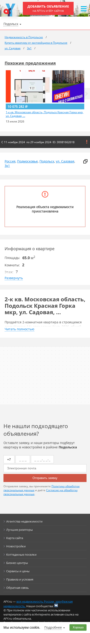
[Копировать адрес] (85, 161)
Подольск (46, 161)
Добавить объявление (48, 8)
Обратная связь (17, 588)
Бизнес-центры (17, 563)
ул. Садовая (65, 161)
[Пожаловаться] (87, 142)
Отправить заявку (45, 478)
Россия (10, 161)
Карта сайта (14, 538)
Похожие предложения (30, 63)
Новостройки (16, 546)
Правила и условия (19, 579)
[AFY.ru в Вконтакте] (56, 605)
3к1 (7, 165)
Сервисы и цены (18, 571)
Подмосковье (27, 161)
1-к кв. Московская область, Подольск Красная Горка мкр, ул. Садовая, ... (44, 114)
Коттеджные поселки (21, 554)
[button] (86, 93)
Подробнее (53, 627)
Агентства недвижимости (24, 521)
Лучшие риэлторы (19, 530)
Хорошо (78, 627)
